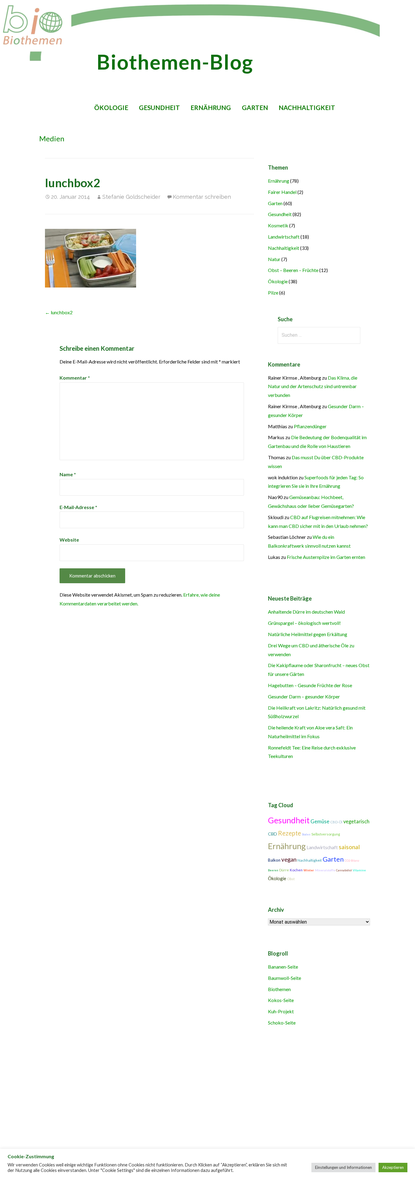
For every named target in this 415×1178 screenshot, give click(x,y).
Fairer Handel (282, 192)
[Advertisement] (192, 1088)
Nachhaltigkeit (307, 107)
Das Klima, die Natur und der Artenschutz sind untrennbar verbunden (312, 386)
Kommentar (75, 378)
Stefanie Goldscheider (131, 197)
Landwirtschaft (284, 236)
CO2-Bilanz (352, 860)
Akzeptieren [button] (393, 1167)
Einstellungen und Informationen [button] (343, 1167)
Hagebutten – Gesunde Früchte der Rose (310, 685)
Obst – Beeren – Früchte (293, 270)
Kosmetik (278, 225)
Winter (309, 870)
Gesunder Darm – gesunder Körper (304, 696)
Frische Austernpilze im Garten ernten (326, 557)
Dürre (284, 870)
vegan (289, 859)
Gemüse (319, 821)
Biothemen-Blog (175, 62)
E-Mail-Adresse (78, 507)
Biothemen (279, 989)
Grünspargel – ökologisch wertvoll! (304, 623)
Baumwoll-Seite (284, 978)
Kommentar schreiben (202, 197)
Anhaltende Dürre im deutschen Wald (306, 612)
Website (69, 539)
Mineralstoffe (325, 870)
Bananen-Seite (283, 967)
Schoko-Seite (282, 1022)
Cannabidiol (344, 870)
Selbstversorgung (325, 834)
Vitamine (359, 870)
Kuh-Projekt (281, 1011)
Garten (255, 107)
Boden (306, 834)
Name (68, 474)
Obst (291, 879)
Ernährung (210, 107)
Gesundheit (159, 107)
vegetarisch (356, 821)
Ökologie (111, 107)
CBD (272, 833)
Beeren (273, 870)
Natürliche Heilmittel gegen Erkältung (307, 634)
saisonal (349, 846)
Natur (274, 259)
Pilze (273, 292)
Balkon (274, 860)
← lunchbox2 (59, 312)
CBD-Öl (336, 822)
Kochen (296, 870)
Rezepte (289, 833)
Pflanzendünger (310, 426)
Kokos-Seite (281, 1000)
